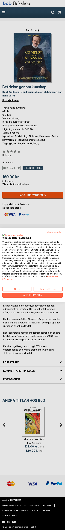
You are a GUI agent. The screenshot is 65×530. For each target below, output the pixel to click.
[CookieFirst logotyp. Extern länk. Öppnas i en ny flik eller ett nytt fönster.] (12, 235)
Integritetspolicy (55, 232)
